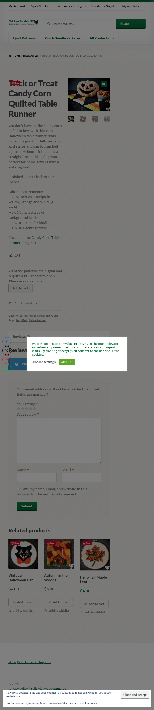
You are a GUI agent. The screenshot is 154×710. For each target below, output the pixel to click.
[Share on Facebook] (6, 341)
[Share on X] (6, 350)
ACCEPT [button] (66, 362)
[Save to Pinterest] (6, 359)
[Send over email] (6, 368)
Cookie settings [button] (44, 362)
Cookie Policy (88, 703)
